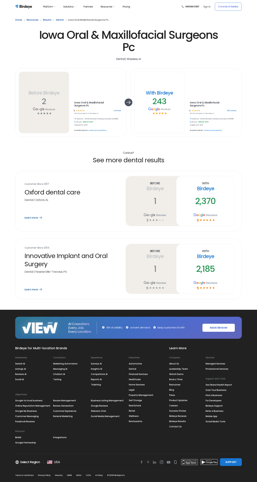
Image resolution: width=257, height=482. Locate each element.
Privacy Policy (44, 475)
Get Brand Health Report (219, 384)
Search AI (20, 363)
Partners (88, 6)
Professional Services (217, 368)
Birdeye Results (177, 421)
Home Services (137, 384)
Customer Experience (64, 410)
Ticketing (96, 384)
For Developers (214, 400)
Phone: (79, 122)
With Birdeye (159, 92)
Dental (132, 368)
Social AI (19, 379)
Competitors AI (99, 374)
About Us (174, 363)
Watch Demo (176, 374)
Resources (106, 6)
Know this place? (81, 130)
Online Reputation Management (32, 405)
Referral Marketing (63, 416)
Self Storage (135, 400)
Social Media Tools (215, 421)
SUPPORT (230, 462)
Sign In (206, 6)
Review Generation (63, 405)
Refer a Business (214, 410)
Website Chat (98, 410)
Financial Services (138, 374)
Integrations (60, 437)
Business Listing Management (107, 400)
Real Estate (135, 405)
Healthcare (135, 379)
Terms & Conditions (24, 475)
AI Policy (99, 475)
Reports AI (96, 379)
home (18, 19)
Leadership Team (178, 368)
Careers (173, 405)
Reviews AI (20, 374)
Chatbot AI (59, 374)
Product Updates (178, 400)
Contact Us (175, 426)
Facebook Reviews (25, 421)
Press (172, 395)
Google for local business (28, 400)
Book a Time (176, 379)
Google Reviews (99, 405)
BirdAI (18, 437)
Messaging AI (60, 368)
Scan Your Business (216, 390)
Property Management (141, 395)
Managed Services (215, 363)
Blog (171, 389)
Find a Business (214, 395)
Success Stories (177, 410)
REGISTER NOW (218, 327)
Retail (132, 410)
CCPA (88, 475)
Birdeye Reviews (178, 416)
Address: (80, 119)
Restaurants (135, 421)
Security (59, 475)
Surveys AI (96, 363)
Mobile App (211, 416)
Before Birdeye (43, 92)
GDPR (69, 475)
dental (60, 19)
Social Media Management (105, 416)
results (47, 19)
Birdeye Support (214, 405)
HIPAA (78, 475)
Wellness (134, 416)
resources (32, 19)
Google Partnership (25, 442)
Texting (57, 379)
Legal (131, 389)
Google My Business (26, 410)
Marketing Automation (65, 363)
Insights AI (96, 368)
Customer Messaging (27, 416)
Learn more (35, 217)
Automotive (135, 363)
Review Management (64, 400)
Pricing (126, 6)
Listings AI (20, 368)
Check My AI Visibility (228, 6)
